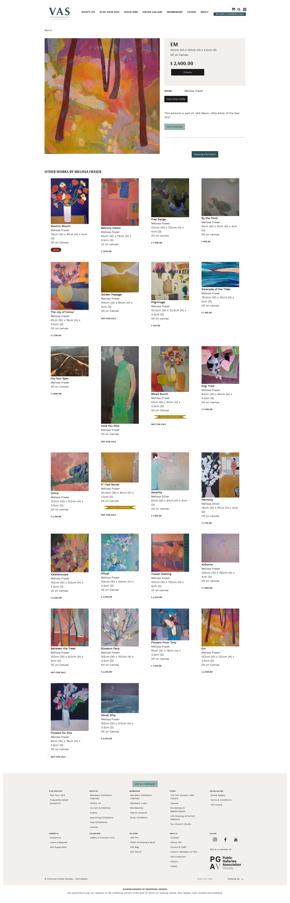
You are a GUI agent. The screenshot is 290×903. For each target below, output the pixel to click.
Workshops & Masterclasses (177, 809)
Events (93, 813)
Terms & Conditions (221, 800)
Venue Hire (131, 12)
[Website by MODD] (242, 879)
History (174, 861)
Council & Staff (178, 847)
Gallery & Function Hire (102, 837)
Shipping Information (205, 154)
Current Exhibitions (100, 808)
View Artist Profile (176, 99)
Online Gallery (152, 12)
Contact (174, 837)
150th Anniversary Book (142, 842)
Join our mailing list (145, 784)
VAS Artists (216, 805)
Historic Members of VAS (183, 852)
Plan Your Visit (109, 12)
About (204, 12)
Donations (55, 837)
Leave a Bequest (58, 842)
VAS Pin (134, 837)
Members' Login (138, 803)
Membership (175, 12)
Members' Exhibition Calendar (101, 797)
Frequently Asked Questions (59, 801)
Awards (94, 827)
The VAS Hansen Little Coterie (182, 797)
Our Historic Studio (180, 824)
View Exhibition (175, 126)
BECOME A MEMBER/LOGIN (230, 14)
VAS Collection (178, 856)
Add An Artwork (138, 813)
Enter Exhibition (138, 817)
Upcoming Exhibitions (101, 817)
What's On (88, 12)
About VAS (176, 842)
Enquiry (188, 72)
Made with (204, 879)
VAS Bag (134, 847)
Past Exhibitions (98, 822)
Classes (174, 803)
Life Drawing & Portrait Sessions (182, 818)
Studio (191, 12)
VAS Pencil (135, 852)
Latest (173, 866)
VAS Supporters (58, 847)
